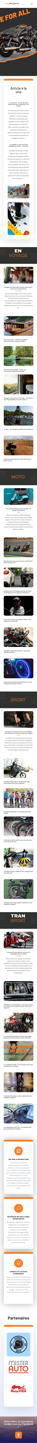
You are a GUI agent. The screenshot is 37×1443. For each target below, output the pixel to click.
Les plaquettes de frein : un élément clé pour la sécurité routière (17, 1128)
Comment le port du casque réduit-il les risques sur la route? (17, 620)
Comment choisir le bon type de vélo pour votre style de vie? (18, 840)
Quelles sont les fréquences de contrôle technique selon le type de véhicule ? (17, 592)
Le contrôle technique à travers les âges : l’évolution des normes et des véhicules (18, 1037)
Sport (18, 735)
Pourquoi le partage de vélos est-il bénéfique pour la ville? (18, 953)
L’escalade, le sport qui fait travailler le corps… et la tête (18, 145)
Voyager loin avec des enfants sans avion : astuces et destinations (18, 288)
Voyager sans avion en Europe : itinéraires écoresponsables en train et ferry (18, 398)
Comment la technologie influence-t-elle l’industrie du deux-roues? (18, 682)
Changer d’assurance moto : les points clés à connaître (17, 651)
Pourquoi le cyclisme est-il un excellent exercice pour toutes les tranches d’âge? (18, 732)
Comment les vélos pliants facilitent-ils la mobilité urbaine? (18, 903)
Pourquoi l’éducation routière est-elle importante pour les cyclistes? (17, 782)
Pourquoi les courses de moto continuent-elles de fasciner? (18, 561)
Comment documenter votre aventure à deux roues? (17, 460)
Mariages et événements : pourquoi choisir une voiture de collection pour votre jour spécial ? (18, 1006)
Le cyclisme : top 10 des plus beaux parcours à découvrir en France (18, 104)
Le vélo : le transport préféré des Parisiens (18, 429)
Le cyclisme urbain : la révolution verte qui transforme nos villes (18, 1065)
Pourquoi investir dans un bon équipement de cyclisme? (18, 872)
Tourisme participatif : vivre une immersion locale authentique (15, 370)
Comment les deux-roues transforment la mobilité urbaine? (18, 1096)
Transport (19, 956)
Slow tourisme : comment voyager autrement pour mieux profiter (15, 340)
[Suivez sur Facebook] (18, 1435)
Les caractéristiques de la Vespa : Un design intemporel (18, 509)
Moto (18, 512)
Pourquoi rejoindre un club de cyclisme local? (17, 812)
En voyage (18, 291)
